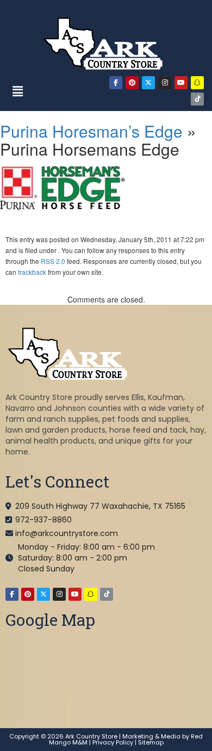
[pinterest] (132, 82)
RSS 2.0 (53, 261)
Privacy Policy (112, 742)
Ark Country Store (91, 736)
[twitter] (148, 82)
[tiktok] (197, 99)
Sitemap (151, 742)
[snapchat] (197, 82)
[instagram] (164, 82)
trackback (32, 271)
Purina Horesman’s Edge (91, 131)
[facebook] (115, 82)
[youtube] (181, 82)
